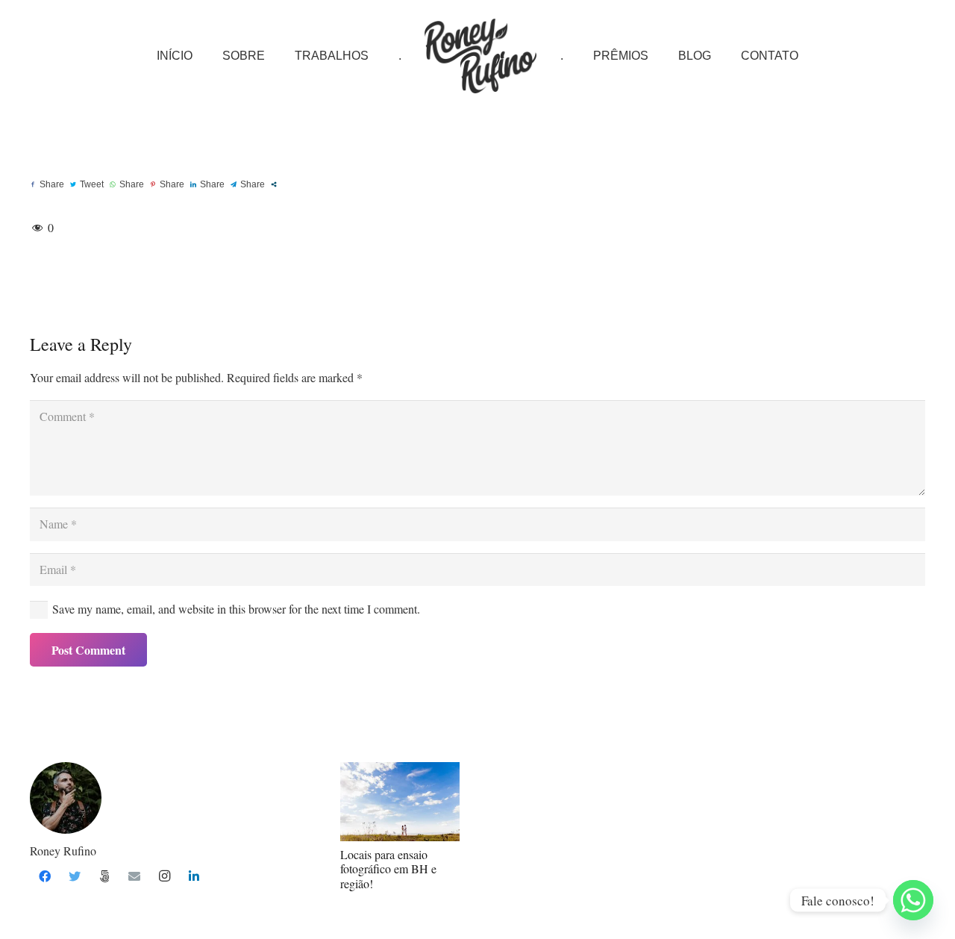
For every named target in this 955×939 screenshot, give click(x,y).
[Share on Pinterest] (167, 184)
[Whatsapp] (913, 900)
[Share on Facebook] (47, 184)
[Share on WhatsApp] (127, 184)
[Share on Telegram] (248, 184)
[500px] (104, 876)
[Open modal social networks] (274, 184)
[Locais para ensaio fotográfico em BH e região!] (400, 802)
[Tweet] (87, 184)
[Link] (480, 56)
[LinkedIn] (194, 876)
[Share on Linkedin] (207, 184)
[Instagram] (164, 876)
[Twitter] (75, 876)
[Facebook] (45, 876)
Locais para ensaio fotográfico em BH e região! (388, 868)
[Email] (134, 876)
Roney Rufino (63, 850)
